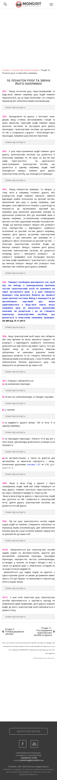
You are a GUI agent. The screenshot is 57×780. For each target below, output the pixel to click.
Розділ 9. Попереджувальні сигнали (14, 631)
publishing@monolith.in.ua (31, 760)
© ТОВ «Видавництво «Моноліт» (44, 658)
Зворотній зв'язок (28, 731)
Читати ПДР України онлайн (25, 70)
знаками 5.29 (33, 464)
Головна (6, 70)
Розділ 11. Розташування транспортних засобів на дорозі (43, 631)
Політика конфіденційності (38, 766)
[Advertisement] (28, 40)
